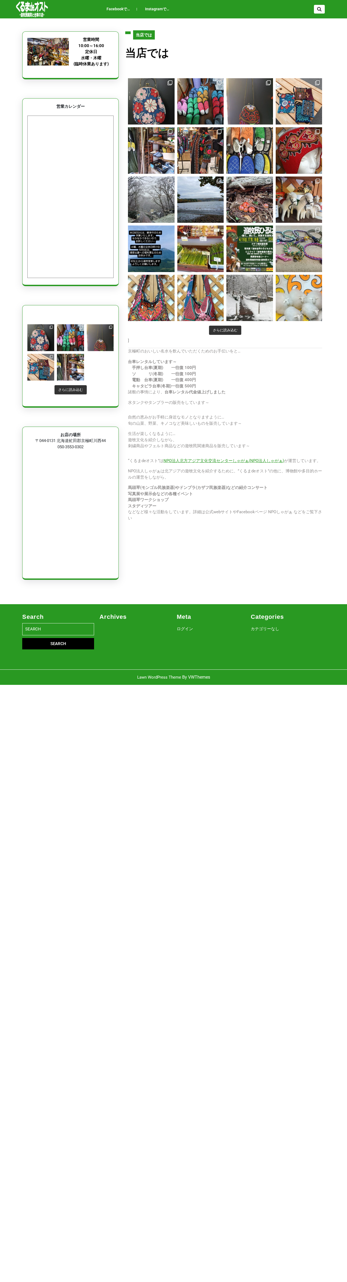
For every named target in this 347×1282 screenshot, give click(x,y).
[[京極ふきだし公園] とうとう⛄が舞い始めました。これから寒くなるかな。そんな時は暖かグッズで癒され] (151, 199)
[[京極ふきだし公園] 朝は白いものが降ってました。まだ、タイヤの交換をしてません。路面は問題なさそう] (200, 199)
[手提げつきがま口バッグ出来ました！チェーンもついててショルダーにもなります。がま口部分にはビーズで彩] (100, 337)
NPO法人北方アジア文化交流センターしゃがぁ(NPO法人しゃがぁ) (223, 460)
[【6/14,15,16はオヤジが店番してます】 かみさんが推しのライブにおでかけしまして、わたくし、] (200, 248)
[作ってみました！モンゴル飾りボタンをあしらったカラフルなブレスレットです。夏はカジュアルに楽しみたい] (299, 248)
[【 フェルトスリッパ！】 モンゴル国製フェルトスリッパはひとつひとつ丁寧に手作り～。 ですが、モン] (249, 150)
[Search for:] (58, 629)
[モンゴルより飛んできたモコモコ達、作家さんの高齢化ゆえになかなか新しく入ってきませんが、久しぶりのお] (299, 199)
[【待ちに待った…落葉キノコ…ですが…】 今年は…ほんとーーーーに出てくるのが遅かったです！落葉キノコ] (249, 199)
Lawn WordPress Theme (159, 677)
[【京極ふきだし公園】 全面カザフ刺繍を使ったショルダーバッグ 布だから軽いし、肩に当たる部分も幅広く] (200, 298)
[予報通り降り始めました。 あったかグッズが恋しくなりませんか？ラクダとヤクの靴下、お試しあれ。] (249, 298)
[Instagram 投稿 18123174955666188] (40, 337)
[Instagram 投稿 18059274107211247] (151, 248)
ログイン (185, 628)
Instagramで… (157, 9)
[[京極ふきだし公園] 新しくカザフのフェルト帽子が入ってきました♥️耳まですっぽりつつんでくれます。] (299, 150)
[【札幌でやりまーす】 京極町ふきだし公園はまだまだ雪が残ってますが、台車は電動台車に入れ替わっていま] (249, 248)
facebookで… (118, 9)
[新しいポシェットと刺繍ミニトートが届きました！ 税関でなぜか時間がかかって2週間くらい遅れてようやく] (40, 367)
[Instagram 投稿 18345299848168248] (70, 337)
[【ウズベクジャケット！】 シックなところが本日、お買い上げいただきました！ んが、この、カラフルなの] (200, 150)
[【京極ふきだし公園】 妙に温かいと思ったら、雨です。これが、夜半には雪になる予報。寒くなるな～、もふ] (299, 298)
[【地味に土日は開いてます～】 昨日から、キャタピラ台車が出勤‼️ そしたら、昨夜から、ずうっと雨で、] (70, 367)
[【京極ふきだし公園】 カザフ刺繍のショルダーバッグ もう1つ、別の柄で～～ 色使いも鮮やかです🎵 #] (151, 298)
